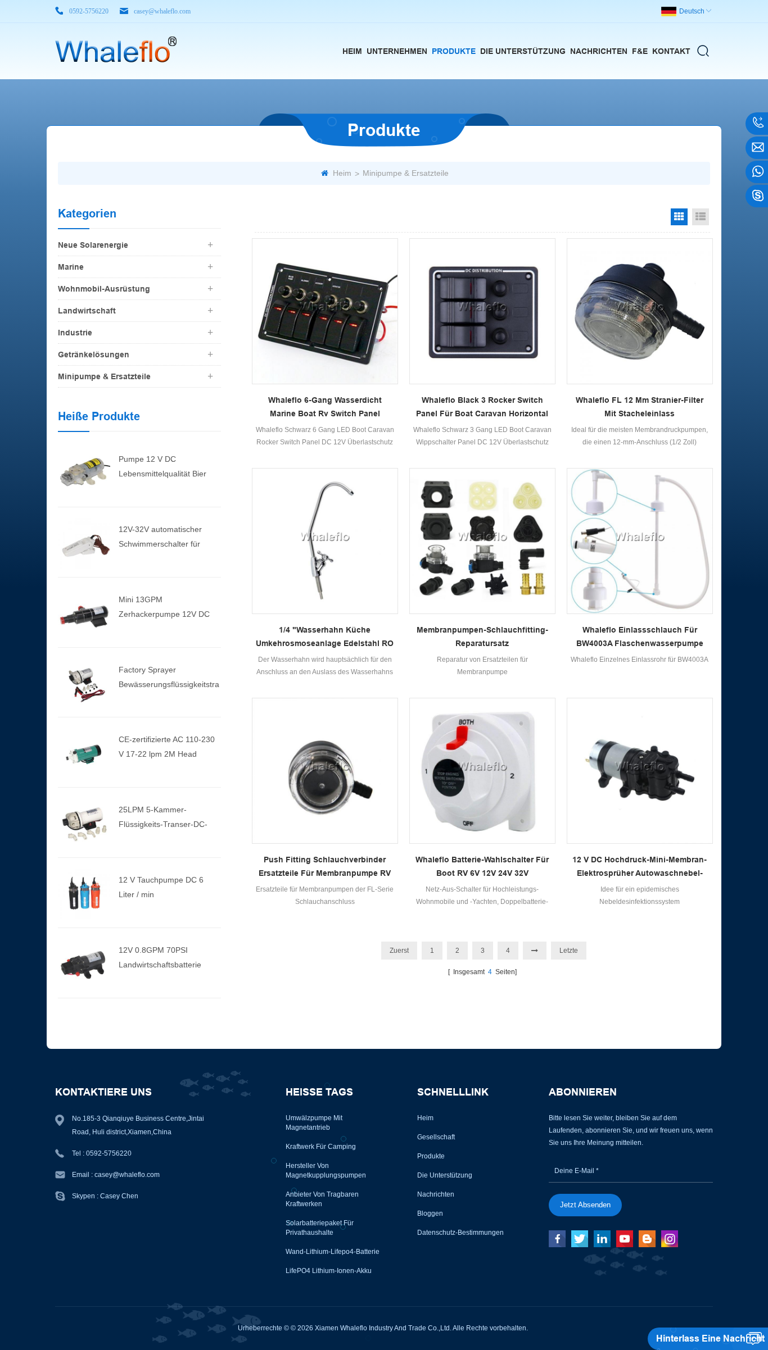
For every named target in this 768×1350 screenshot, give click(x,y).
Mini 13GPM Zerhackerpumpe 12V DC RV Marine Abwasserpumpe (168, 608)
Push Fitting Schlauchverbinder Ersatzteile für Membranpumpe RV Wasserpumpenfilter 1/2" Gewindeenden (325, 867)
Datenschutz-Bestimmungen (460, 1233)
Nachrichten (598, 51)
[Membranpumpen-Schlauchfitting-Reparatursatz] (482, 541)
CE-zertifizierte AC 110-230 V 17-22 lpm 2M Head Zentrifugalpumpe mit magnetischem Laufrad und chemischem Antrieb (167, 748)
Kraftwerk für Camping (321, 1147)
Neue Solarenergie (93, 244)
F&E (640, 51)
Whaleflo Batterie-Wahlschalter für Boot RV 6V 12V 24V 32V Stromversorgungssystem (482, 867)
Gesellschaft (436, 1137)
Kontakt (671, 51)
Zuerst (399, 950)
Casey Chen (119, 1196)
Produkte (454, 51)
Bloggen (430, 1213)
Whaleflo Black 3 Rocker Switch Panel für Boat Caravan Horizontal (482, 407)
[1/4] (325, 541)
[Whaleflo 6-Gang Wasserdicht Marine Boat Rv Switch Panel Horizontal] (325, 311)
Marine (71, 266)
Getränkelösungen (93, 354)
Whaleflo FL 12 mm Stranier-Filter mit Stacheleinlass (639, 407)
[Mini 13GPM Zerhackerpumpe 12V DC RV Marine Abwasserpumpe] (84, 611)
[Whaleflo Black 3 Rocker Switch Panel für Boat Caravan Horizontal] (482, 311)
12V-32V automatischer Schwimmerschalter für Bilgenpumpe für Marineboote (160, 538)
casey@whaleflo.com (162, 11)
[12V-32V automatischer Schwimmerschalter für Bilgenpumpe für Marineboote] (84, 541)
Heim (352, 51)
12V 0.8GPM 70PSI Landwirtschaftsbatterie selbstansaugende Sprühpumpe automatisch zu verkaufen (170, 959)
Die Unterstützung (523, 51)
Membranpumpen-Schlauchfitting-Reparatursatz (482, 636)
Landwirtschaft (87, 310)
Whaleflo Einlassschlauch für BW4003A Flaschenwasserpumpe (639, 636)
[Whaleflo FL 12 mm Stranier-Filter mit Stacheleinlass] (640, 311)
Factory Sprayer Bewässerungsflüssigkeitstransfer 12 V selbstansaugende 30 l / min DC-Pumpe (169, 678)
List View (700, 216)
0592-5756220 (89, 11)
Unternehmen (397, 51)
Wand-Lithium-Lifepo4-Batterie (333, 1252)
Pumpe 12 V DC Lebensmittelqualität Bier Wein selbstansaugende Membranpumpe (162, 467)
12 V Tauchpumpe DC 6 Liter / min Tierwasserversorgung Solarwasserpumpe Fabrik (165, 888)
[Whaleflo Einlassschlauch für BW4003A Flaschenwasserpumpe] (640, 541)
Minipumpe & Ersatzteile (406, 173)
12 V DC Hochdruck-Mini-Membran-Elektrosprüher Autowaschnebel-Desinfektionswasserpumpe (639, 867)
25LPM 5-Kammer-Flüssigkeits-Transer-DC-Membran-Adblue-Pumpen (166, 818)
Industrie (75, 332)
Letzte (568, 950)
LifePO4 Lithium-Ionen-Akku (329, 1271)
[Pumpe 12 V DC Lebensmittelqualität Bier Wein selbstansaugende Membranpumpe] (84, 471)
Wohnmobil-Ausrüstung (104, 288)
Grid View (679, 216)
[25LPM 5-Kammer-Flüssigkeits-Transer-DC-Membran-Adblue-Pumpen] (84, 821)
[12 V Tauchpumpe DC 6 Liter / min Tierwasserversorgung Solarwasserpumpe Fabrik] (84, 892)
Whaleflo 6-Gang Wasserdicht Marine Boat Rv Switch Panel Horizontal (325, 408)
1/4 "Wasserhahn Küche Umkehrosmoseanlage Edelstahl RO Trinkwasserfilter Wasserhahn (325, 637)
